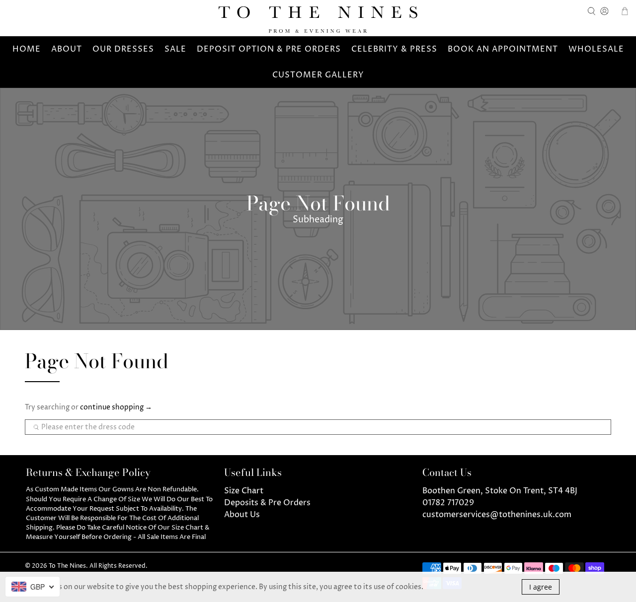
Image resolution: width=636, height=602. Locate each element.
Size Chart (243, 490)
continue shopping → (116, 407)
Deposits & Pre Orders (267, 502)
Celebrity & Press (394, 49)
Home (26, 49)
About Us (242, 514)
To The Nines (67, 566)
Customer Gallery (318, 74)
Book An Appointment (503, 49)
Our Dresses (123, 49)
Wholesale (596, 49)
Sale (175, 49)
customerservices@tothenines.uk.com (496, 514)
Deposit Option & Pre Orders (269, 49)
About (66, 49)
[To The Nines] (318, 19)
